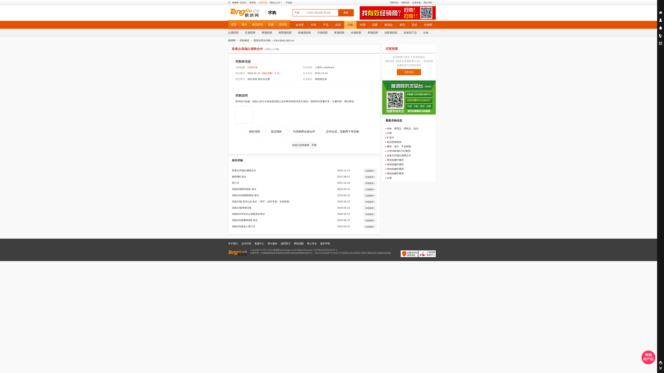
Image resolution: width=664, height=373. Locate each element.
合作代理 (246, 243)
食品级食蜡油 (394, 142)
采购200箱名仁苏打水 (243, 226)
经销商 (428, 24)
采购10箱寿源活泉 (242, 207)
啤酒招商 (267, 32)
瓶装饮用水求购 (262, 40)
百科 (414, 24)
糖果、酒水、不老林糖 (399, 146)
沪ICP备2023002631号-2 (325, 250)
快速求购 (416, 2)
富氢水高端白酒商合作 (244, 170)
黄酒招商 (339, 32)
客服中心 (259, 243)
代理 (362, 24)
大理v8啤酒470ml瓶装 (399, 151)
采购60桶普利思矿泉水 (244, 189)
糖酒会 (388, 24)
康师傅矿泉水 (239, 176)
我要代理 (394, 2)
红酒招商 (250, 32)
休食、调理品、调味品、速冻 (402, 128)
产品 (326, 24)
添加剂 (283, 24)
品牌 (375, 24)
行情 (313, 24)
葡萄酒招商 (285, 32)
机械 (271, 24)
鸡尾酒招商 (390, 32)
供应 (338, 24)
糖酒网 (235, 2)
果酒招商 (373, 32)
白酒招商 (233, 32)
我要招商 (405, 2)
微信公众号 (275, 2)
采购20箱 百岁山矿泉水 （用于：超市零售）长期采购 (260, 201)
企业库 (300, 24)
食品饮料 (257, 24)
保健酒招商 (304, 32)
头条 (425, 32)
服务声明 (325, 243)
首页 (234, 24)
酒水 (244, 24)
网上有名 (312, 243)
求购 (350, 24)
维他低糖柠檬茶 (395, 160)
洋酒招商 (322, 32)
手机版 (289, 2)
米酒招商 (356, 32)
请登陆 (253, 2)
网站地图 (299, 243)
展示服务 (272, 243)
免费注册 (263, 2)
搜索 (345, 12)
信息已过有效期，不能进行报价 (304, 146)
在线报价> (370, 171)
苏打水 (235, 182)
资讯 (402, 24)
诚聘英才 (285, 243)
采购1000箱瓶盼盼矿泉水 (245, 195)
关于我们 (233, 243)
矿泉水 (390, 137)
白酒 (389, 133)
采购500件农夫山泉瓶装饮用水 (248, 214)
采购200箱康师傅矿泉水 (245, 220)
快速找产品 (410, 32)
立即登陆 (409, 72)
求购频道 (244, 40)
